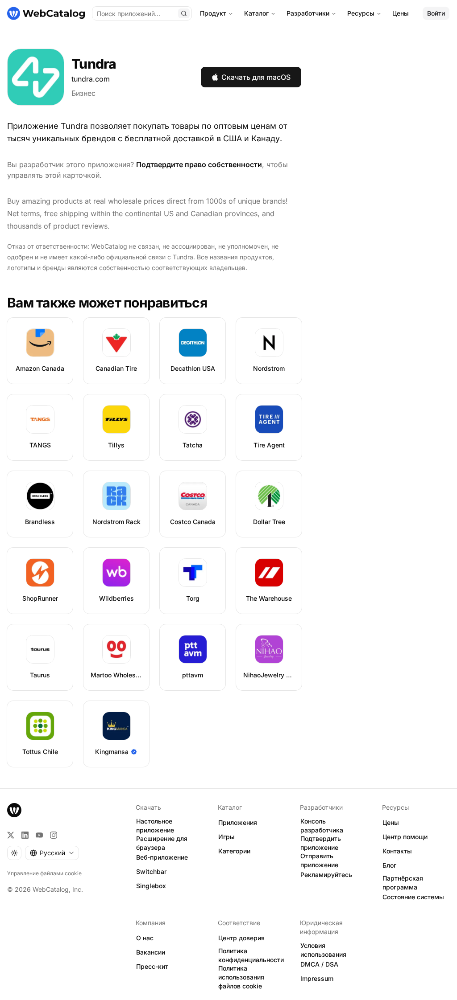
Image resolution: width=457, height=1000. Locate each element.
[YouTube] (39, 835)
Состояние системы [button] (413, 897)
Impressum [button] (316, 978)
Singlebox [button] (151, 885)
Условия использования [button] (323, 950)
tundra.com (90, 78)
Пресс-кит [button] (152, 966)
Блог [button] (389, 865)
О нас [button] (145, 938)
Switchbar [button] (151, 871)
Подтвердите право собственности (199, 164)
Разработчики (308, 13)
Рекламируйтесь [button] (326, 874)
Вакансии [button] (150, 952)
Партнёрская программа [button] (402, 883)
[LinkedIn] (25, 835)
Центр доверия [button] (241, 938)
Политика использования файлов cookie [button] (241, 977)
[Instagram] (53, 835)
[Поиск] (184, 13)
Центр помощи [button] (405, 836)
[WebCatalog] (14, 810)
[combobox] (52, 853)
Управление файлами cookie (44, 873)
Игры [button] (226, 836)
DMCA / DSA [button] (319, 964)
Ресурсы (360, 13)
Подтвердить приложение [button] (320, 843)
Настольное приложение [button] (155, 826)
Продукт (213, 13)
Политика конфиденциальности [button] (251, 955)
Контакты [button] (397, 851)
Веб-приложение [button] (162, 857)
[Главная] (46, 13)
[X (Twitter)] (10, 835)
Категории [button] (234, 851)
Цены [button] (390, 822)
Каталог (256, 13)
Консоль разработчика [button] (321, 826)
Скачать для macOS (256, 77)
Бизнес (83, 93)
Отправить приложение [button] (319, 860)
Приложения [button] (237, 822)
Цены (400, 13)
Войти (436, 13)
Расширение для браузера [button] (161, 843)
